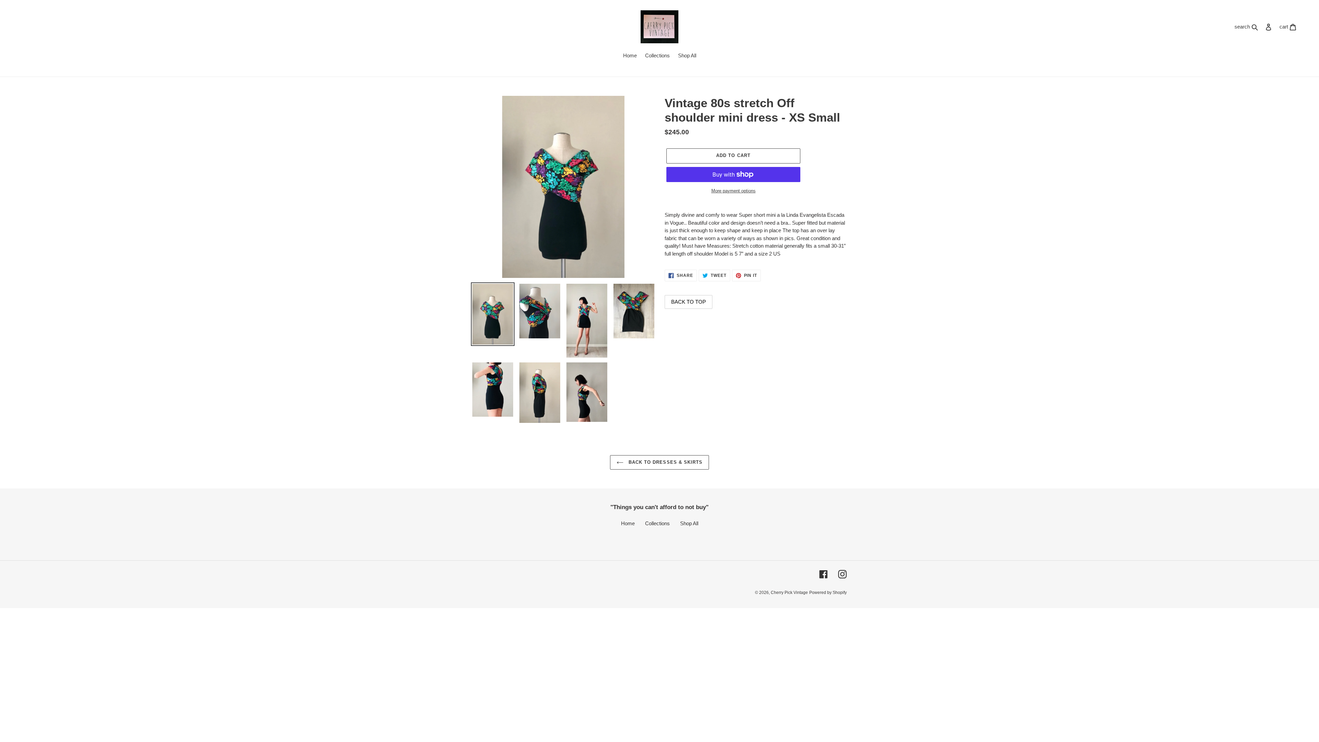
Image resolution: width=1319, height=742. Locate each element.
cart (1289, 26)
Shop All (689, 523)
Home (628, 523)
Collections (657, 523)
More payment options (733, 190)
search (1248, 26)
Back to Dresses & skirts (664, 462)
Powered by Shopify (828, 592)
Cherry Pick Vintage (789, 592)
